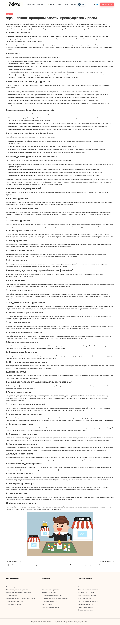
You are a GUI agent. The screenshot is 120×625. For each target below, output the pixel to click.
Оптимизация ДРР (12, 595)
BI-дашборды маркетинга (86, 610)
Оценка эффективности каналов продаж (55, 598)
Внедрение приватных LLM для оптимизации (20, 598)
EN (83, 4)
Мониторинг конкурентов (86, 598)
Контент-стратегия (48, 604)
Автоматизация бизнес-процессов (17, 590)
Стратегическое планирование (51, 595)
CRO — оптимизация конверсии (88, 601)
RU (79, 4)
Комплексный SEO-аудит (86, 593)
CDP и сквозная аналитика (14, 601)
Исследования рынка (48, 587)
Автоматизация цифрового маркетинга (18, 593)
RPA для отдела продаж (13, 604)
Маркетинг (10, 14)
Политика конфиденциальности (77, 622)
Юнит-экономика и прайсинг (51, 607)
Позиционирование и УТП (50, 601)
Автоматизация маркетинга (15, 587)
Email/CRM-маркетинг (85, 604)
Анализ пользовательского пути (88, 590)
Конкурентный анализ (49, 593)
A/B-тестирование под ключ (87, 595)
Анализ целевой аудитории (50, 590)
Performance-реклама (85, 607)
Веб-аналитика (83, 587)
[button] (107, 4)
